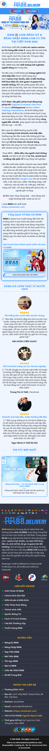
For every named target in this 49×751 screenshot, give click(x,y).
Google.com (26, 179)
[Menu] (4, 4)
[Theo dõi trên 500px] (33, 729)
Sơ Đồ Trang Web (13, 675)
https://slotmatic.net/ (13, 207)
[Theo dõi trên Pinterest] (26, 729)
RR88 (21, 689)
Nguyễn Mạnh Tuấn (32, 716)
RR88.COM (32, 550)
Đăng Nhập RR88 (13, 647)
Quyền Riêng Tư (13, 614)
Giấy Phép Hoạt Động (16, 605)
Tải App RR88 (11, 661)
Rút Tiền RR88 (11, 656)
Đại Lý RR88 (10, 666)
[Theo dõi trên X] (19, 729)
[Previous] (2, 476)
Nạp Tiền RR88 (12, 652)
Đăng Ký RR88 (11, 643)
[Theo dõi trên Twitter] (22, 729)
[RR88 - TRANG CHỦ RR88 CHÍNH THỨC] (26, 4)
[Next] (47, 476)
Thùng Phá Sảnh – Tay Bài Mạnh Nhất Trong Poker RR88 (24, 485)
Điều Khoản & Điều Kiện (17, 600)
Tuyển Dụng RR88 (13, 628)
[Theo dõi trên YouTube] (29, 729)
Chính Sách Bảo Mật (15, 596)
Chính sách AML (13, 609)
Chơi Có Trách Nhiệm (16, 619)
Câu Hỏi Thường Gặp (15, 623)
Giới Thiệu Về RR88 (14, 591)
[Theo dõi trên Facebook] (16, 729)
